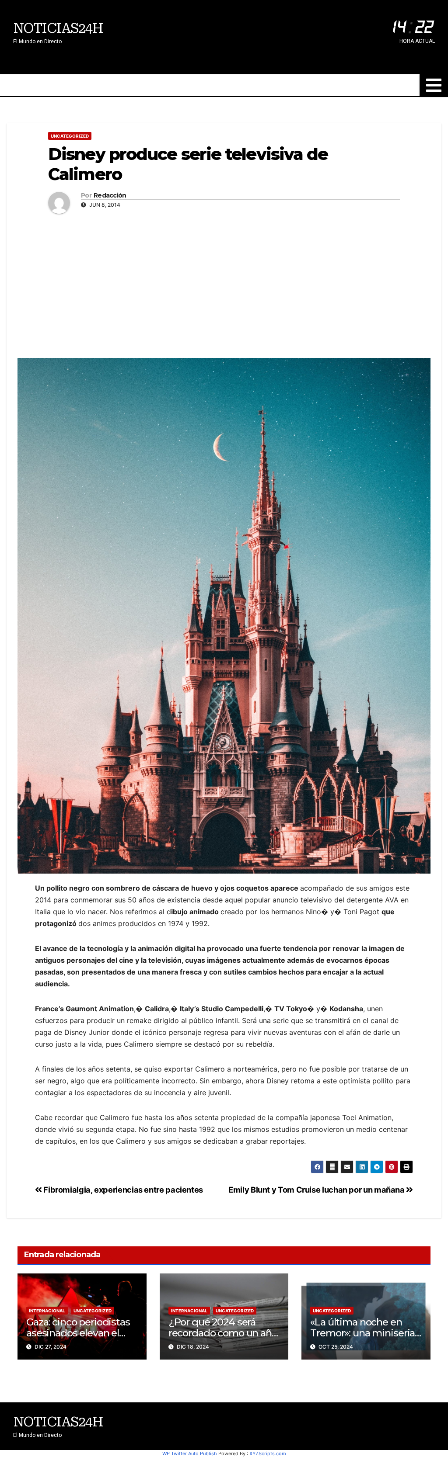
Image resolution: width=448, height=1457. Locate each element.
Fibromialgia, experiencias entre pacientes (122, 1189)
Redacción (110, 195)
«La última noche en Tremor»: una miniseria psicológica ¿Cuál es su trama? (362, 1338)
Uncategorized (70, 136)
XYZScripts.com (267, 1453)
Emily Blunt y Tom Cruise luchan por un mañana (317, 1189)
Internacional (47, 1310)
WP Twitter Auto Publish (189, 1453)
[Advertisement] (224, 283)
